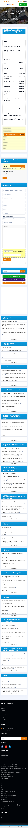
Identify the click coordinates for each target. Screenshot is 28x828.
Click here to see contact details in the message (17, 166)
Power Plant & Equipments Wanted (9, 766)
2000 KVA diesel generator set (8, 406)
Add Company (4, 714)
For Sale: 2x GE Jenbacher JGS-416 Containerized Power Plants (13, 374)
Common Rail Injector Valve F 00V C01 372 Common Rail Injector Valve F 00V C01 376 (14, 624)
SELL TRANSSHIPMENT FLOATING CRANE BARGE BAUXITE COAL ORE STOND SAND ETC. (13, 607)
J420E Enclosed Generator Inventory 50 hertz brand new (13, 377)
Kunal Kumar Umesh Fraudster (8, 687)
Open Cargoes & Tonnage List (8, 791)
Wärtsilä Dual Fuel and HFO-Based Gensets (11, 370)
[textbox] (14, 238)
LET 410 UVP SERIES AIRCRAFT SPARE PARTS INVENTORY (13, 503)
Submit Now (7, 259)
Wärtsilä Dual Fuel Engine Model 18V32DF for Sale (12, 383)
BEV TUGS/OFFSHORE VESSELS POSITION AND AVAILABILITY (13, 600)
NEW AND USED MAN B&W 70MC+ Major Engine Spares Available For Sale (13, 329)
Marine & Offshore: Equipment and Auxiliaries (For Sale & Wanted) (7, 776)
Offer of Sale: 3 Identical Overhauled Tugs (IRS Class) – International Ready (13, 542)
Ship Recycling (4, 755)
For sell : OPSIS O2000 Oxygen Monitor (10, 476)
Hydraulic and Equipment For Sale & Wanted (11, 772)
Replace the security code (18, 251)
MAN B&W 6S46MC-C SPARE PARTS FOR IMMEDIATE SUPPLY (13, 332)
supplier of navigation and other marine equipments (13, 653)
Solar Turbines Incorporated (7, 819)
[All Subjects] (14, 339)
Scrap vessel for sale (6, 527)
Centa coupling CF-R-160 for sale (9, 473)
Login (19, 134)
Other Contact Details (8, 216)
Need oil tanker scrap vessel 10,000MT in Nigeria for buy (13, 560)
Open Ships (3, 793)
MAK (2, 817)
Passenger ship (5, 566)
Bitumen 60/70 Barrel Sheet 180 (8, 587)
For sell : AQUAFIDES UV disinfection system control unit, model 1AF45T (13, 659)
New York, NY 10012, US (8, 728)
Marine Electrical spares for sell (8, 679)
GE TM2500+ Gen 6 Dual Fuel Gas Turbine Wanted (12, 426)
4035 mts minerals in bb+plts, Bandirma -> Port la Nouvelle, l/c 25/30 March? (12, 577)
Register (22, 134)
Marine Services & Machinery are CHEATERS (11, 684)
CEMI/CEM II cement (6, 584)
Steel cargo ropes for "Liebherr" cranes (10, 628)
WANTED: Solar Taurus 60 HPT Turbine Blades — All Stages (12, 434)
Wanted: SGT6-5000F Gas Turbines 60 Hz (11, 403)
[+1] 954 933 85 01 (6, 730)
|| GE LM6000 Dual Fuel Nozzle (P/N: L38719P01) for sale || (13, 501)
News (2, 716)
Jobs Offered (4, 797)
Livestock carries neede (7, 603)
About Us (3, 708)
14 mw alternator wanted (7, 360)
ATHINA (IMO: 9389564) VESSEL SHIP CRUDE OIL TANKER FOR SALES (14, 533)
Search (23, 271)
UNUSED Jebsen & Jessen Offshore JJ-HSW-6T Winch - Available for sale (13, 641)
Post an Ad (23, 4)
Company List (4, 712)
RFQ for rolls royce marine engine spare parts (11, 350)
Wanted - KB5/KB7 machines (8, 438)
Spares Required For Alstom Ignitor (9, 353)
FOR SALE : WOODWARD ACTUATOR (9, 321)
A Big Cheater (5, 681)
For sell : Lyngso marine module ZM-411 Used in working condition (13, 479)
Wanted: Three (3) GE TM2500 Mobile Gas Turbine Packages (12, 430)
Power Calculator (5, 719)
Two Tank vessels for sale (7, 530)
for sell (3, 337)
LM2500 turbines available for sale (9, 380)
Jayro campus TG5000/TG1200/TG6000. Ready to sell (13, 663)
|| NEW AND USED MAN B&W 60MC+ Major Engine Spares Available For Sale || (13, 325)
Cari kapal (4, 557)
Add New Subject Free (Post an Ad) (14, 283)
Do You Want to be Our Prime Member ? (14, 279)
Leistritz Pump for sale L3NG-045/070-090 (11, 448)
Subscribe (24, 738)
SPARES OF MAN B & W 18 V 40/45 (9, 347)
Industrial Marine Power (16, 825)
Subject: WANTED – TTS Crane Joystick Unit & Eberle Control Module (12, 637)
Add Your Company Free (14, 276)
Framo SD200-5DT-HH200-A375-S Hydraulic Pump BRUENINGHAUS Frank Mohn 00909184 (12, 455)
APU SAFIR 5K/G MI (6, 409)
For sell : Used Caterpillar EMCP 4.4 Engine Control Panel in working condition (13, 484)
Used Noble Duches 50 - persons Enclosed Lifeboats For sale (13, 538)
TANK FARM (4, 610)
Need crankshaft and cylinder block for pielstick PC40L (13, 356)
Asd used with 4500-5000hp (8, 563)
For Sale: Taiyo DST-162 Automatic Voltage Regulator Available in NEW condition (13, 668)
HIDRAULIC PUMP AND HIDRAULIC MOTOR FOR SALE (12, 458)
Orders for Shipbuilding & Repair (8, 795)
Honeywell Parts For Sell (7, 655)
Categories (3, 710)
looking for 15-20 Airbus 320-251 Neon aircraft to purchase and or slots (12, 516)
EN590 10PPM (4, 590)
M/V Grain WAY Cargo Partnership (9, 613)
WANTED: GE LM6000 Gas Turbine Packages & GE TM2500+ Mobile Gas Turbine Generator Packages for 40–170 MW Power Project (13, 423)
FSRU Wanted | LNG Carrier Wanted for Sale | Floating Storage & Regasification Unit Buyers (13, 554)
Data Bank (3, 718)
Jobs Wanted (4, 799)
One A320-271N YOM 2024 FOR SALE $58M (10, 512)
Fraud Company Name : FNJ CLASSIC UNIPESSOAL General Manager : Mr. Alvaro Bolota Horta (12, 691)
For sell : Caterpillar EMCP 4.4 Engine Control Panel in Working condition (13, 488)
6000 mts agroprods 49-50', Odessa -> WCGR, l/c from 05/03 (13, 581)
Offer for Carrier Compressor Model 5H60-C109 (12, 461)
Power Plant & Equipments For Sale (9, 764)
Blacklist (3, 809)
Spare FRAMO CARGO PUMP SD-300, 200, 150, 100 (12, 451)
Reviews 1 (22, 39)
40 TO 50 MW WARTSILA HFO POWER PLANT (10, 400)
